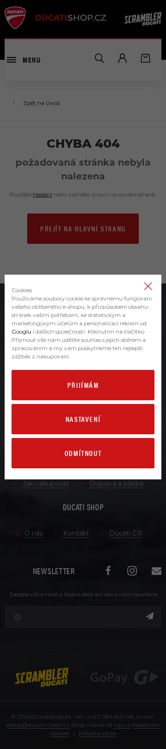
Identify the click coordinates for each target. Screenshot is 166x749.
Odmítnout (83, 453)
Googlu (21, 331)
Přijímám (83, 385)
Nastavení (83, 419)
